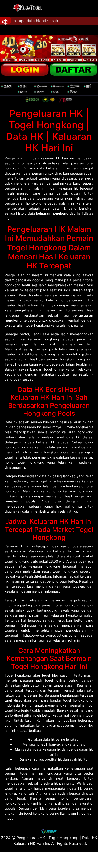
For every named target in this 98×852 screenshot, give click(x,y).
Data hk (11, 422)
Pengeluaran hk (17, 158)
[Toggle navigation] (6, 9)
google (10, 808)
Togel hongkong (18, 675)
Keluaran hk (14, 546)
